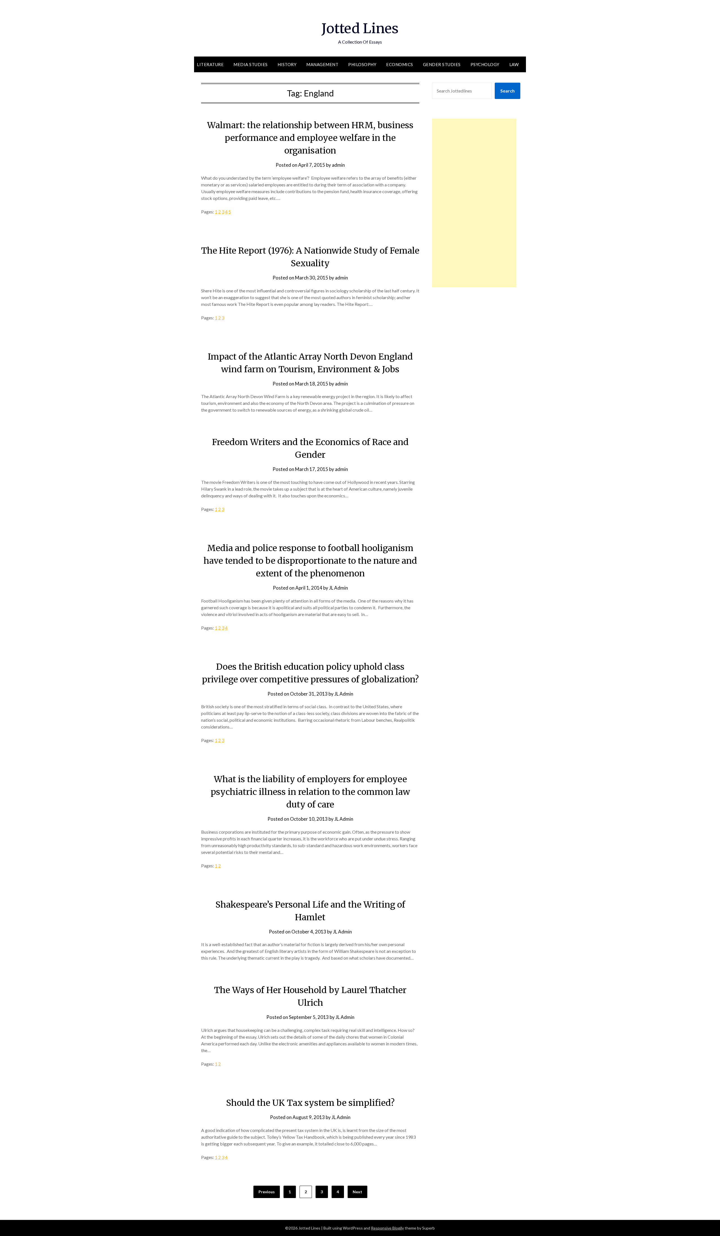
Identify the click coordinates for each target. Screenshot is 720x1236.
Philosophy (362, 64)
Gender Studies (442, 64)
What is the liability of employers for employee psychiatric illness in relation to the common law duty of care (310, 792)
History (287, 64)
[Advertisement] (474, 203)
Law (514, 64)
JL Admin (338, 588)
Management (322, 64)
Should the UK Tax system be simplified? (310, 1102)
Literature (210, 64)
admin (338, 165)
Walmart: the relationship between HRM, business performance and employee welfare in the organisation (310, 138)
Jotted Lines (360, 28)
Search (507, 90)
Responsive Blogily (387, 1228)
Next (357, 1191)
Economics (399, 64)
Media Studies (250, 64)
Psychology (485, 64)
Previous (266, 1191)
